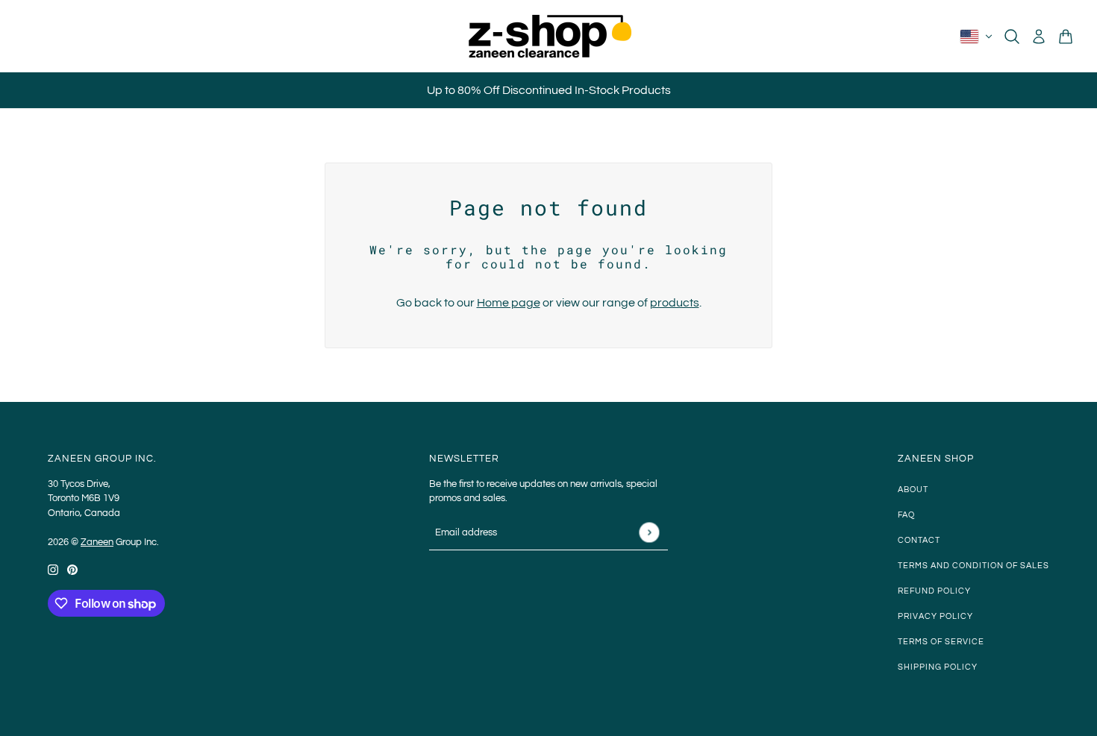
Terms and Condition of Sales (973, 566)
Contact (919, 540)
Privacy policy (935, 616)
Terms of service (941, 642)
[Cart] (1065, 36)
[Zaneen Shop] (548, 36)
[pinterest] (72, 569)
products (674, 303)
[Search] (1011, 36)
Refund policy (934, 591)
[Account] (1038, 36)
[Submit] (649, 533)
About (913, 489)
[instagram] (53, 569)
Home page (508, 303)
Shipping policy (938, 667)
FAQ (906, 515)
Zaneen (97, 542)
